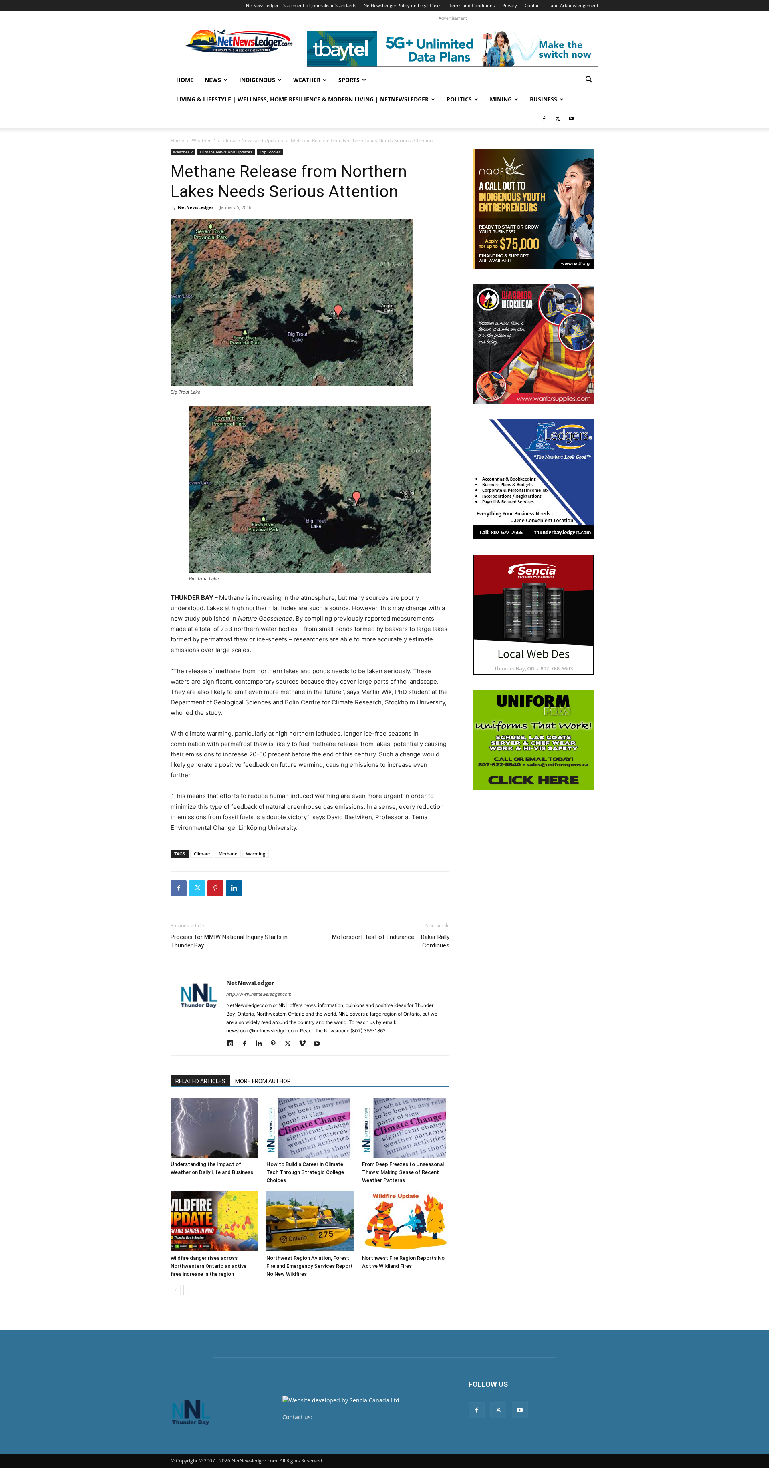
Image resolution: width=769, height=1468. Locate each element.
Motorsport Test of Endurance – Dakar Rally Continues (390, 941)
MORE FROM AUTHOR (263, 1081)
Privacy (509, 5)
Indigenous (257, 80)
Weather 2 (203, 140)
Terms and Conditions (472, 5)
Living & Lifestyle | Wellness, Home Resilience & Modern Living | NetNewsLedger (302, 99)
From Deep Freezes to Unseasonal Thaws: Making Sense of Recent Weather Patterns (403, 1172)
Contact (533, 5)
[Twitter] (558, 118)
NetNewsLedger (195, 207)
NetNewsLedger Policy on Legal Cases (402, 5)
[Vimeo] (305, 1044)
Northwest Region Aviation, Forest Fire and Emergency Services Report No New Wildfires (309, 1266)
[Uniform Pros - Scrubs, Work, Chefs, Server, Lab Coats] (533, 740)
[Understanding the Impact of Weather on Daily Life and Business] (214, 1128)
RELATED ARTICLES (200, 1081)
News (213, 80)
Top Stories (270, 152)
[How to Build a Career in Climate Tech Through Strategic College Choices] (310, 1128)
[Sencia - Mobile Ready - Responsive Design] (533, 615)
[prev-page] (176, 1290)
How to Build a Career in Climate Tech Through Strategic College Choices (305, 1172)
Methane (228, 854)
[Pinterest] (215, 888)
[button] (588, 80)
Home (184, 80)
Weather (306, 80)
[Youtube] (571, 118)
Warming (255, 854)
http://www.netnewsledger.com (259, 994)
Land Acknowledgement (573, 5)
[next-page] (188, 1290)
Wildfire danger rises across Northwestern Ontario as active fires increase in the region (208, 1266)
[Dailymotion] (233, 1044)
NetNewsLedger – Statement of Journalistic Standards (301, 5)
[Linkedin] (234, 888)
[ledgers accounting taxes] (533, 479)
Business (543, 99)
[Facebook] (544, 118)
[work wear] (533, 344)
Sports (349, 80)
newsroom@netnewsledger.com (357, 1417)
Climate (202, 854)
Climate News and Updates (253, 140)
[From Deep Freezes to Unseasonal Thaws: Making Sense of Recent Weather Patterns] (405, 1128)
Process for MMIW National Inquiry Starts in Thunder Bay (229, 941)
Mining (501, 99)
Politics (459, 99)
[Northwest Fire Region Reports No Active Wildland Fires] (405, 1221)
